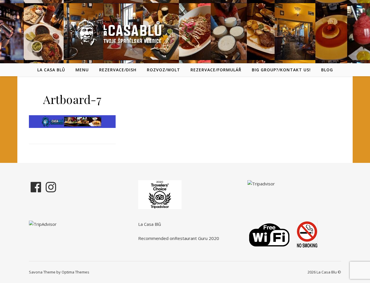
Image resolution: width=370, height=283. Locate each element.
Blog (327, 69)
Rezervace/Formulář (215, 69)
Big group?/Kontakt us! (281, 69)
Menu (82, 69)
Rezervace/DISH (117, 69)
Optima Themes (75, 272)
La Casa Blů (51, 69)
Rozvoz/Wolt (163, 69)
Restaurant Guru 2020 (197, 238)
